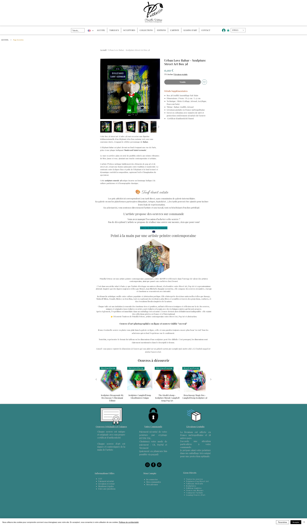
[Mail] (153, 231)
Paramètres (282, 522)
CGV (100, 478)
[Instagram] (147, 464)
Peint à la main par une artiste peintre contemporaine (153, 235)
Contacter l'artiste (194, 493)
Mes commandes (153, 482)
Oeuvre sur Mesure (195, 490)
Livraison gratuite (181, 74)
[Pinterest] (159, 464)
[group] (153, 384)
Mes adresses (152, 484)
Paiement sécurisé (106, 481)
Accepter (295, 522)
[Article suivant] (210, 379)
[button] (228, 30)
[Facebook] (153, 464)
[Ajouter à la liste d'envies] (204, 82)
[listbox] (238, 30)
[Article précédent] (96, 379)
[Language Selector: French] (90, 30)
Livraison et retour (106, 483)
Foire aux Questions (106, 489)
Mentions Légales (106, 486)
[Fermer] (304, 522)
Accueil (103, 50)
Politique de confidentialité (129, 522)
